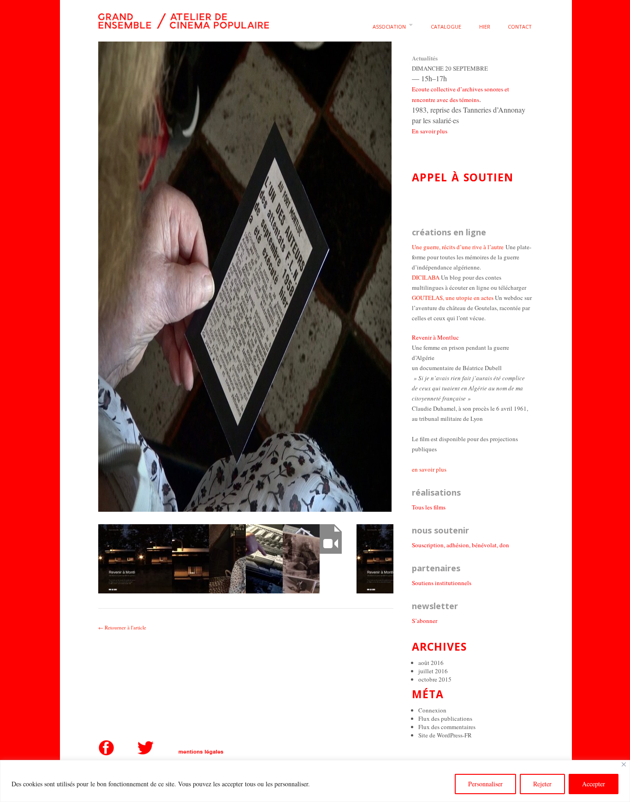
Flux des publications (445, 718)
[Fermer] (624, 764)
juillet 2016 (433, 671)
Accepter (593, 783)
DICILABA (426, 277)
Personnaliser (485, 783)
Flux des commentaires (446, 727)
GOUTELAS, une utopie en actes (452, 297)
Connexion (432, 710)
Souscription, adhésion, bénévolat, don (460, 545)
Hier (484, 26)
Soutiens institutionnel (440, 583)
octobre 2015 (435, 679)
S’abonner (424, 620)
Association (389, 26)
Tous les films (429, 507)
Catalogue (446, 26)
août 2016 (431, 662)
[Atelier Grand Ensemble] (183, 19)
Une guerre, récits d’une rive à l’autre (458, 247)
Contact (520, 26)
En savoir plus (429, 131)
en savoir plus (429, 469)
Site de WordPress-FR (445, 735)
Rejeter (542, 783)
